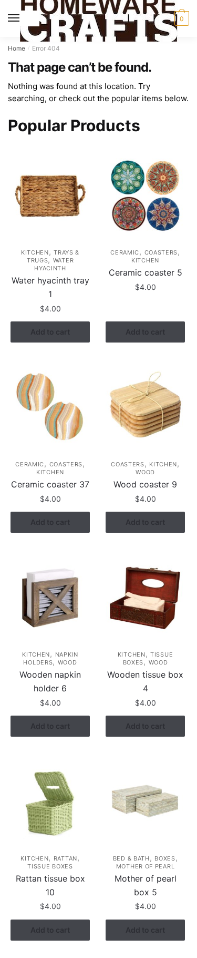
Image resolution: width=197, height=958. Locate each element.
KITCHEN (35, 252)
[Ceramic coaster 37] (50, 407)
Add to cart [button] (50, 331)
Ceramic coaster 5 (145, 272)
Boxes (164, 858)
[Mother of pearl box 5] (145, 801)
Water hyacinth (54, 264)
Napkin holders (50, 658)
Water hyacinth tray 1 (50, 287)
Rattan (65, 858)
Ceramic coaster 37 (50, 484)
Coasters (161, 252)
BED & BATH (131, 858)
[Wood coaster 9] (145, 407)
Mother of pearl (145, 866)
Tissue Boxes (49, 866)
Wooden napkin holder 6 (50, 681)
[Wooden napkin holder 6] (50, 598)
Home (16, 48)
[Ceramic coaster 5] (145, 195)
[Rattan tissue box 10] (50, 801)
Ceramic (124, 252)
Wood (145, 472)
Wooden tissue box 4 (145, 681)
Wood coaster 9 (145, 484)
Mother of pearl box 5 (146, 885)
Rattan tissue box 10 (50, 885)
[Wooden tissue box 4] (145, 598)
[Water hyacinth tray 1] (50, 195)
